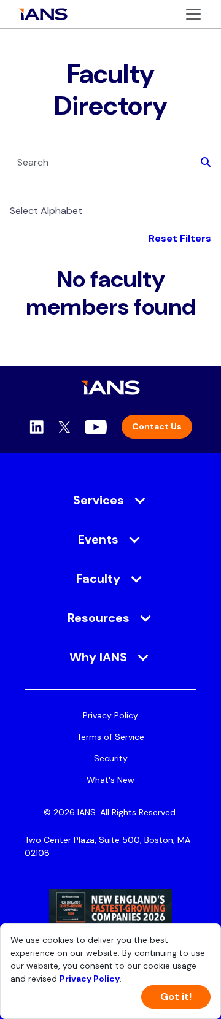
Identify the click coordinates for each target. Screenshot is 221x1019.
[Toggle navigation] (193, 14)
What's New (110, 779)
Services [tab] (98, 500)
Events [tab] (98, 539)
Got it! (176, 996)
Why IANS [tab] (98, 657)
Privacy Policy (110, 715)
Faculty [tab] (98, 578)
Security (111, 758)
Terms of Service (110, 736)
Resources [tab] (99, 617)
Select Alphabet (46, 210)
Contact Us (157, 426)
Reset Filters (180, 238)
